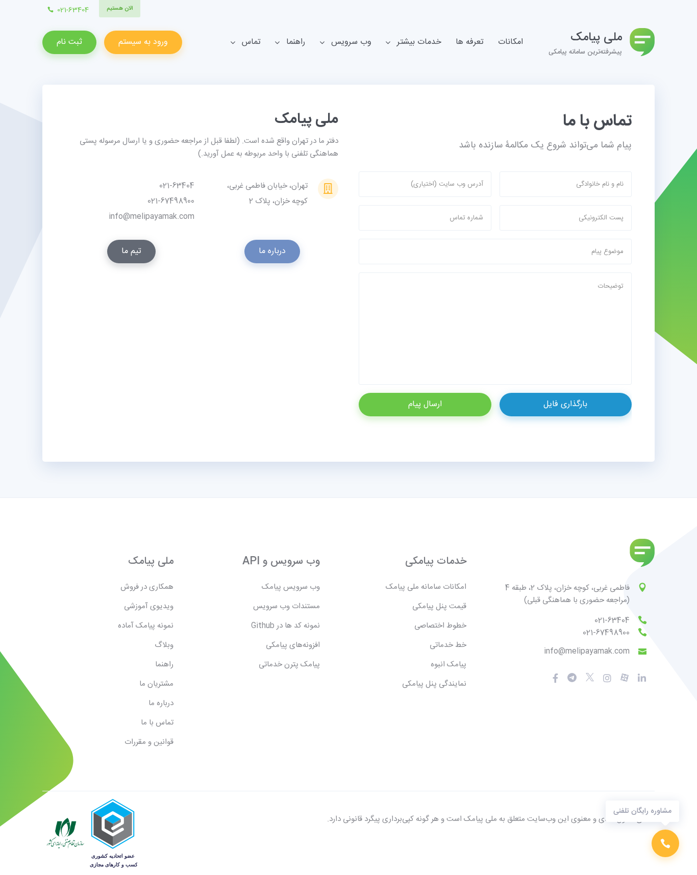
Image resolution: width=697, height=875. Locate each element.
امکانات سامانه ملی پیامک (426, 587)
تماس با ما (157, 722)
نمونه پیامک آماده (145, 625)
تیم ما (131, 251)
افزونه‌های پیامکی (293, 645)
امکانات (510, 42)
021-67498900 (606, 633)
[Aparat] (590, 677)
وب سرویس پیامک (291, 587)
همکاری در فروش (146, 587)
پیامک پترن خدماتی (289, 664)
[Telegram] (572, 678)
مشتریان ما (156, 684)
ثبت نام (69, 42)
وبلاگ (164, 645)
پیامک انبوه (448, 664)
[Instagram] (607, 678)
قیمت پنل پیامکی (439, 606)
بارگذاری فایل (565, 404)
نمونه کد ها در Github (285, 625)
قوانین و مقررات (149, 742)
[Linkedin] (642, 678)
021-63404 (612, 620)
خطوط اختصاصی (440, 625)
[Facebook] (555, 678)
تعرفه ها (470, 42)
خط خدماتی (448, 645)
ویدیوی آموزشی (148, 606)
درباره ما (272, 251)
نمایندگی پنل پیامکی (434, 684)
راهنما (164, 664)
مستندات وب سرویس (286, 606)
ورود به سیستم (143, 42)
